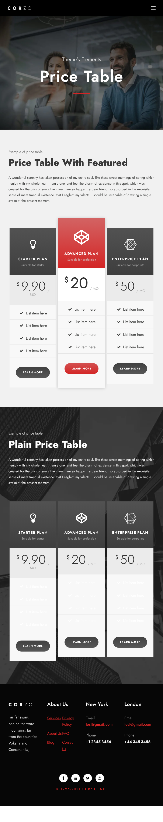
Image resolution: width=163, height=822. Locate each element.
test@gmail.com (99, 724)
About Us (54, 733)
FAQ (65, 733)
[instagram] (100, 778)
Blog (50, 742)
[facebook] (63, 778)
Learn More (33, 372)
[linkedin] (75, 778)
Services (54, 718)
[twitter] (87, 778)
